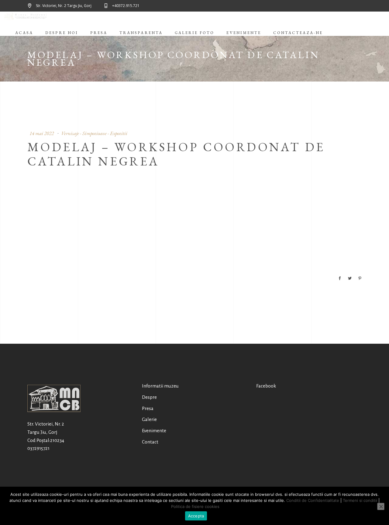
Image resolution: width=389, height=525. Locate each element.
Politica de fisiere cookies (195, 506)
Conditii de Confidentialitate (312, 500)
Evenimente (154, 430)
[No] (380, 506)
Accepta (196, 515)
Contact (150, 441)
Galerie (149, 419)
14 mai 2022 (41, 133)
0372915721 (38, 448)
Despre (149, 397)
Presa (147, 408)
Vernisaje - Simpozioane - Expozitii (94, 133)
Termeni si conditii (360, 500)
